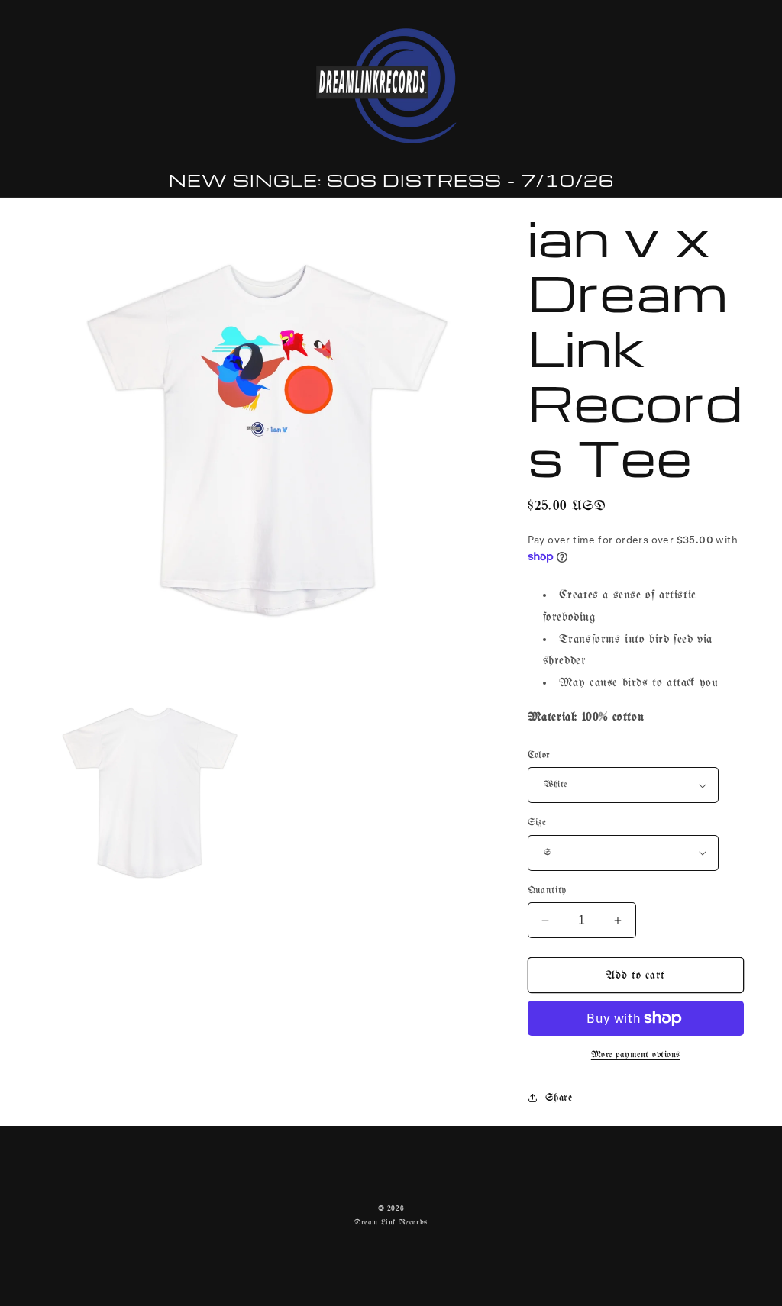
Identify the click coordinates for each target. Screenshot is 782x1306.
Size (537, 822)
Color (539, 755)
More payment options (635, 1054)
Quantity (547, 890)
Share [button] (559, 1098)
